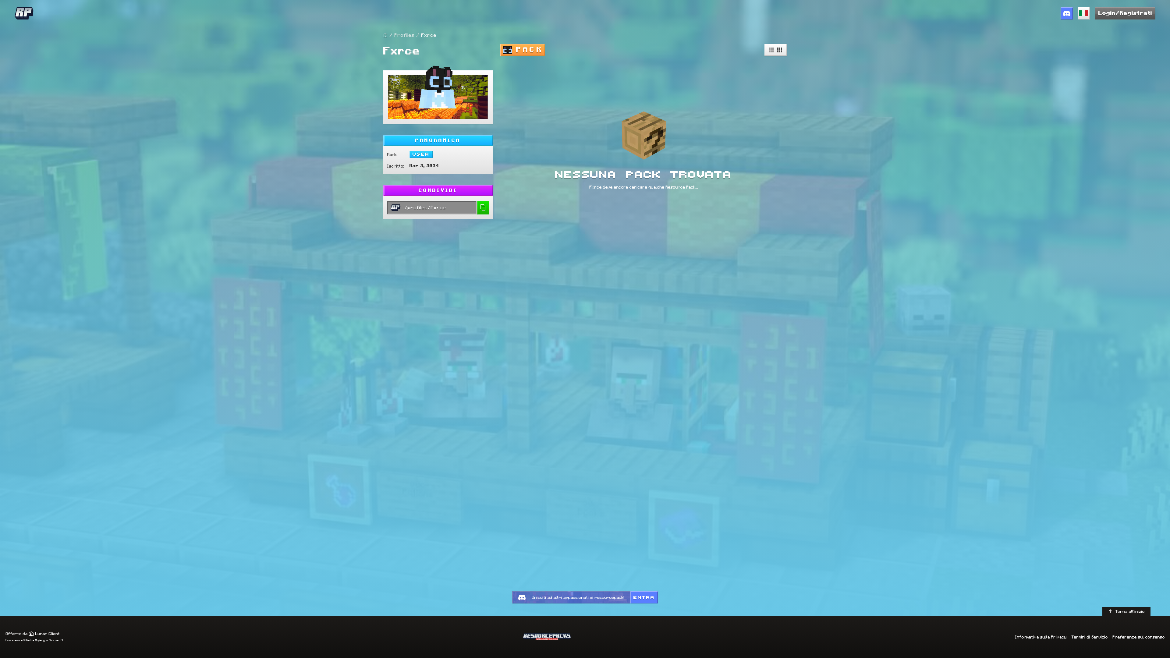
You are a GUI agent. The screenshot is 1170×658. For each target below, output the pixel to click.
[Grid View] (779, 50)
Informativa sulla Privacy (1040, 637)
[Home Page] (385, 35)
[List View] (771, 50)
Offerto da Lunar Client (32, 633)
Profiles (404, 35)
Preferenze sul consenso (1138, 637)
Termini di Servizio (1089, 637)
